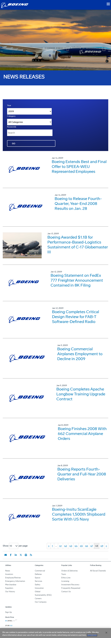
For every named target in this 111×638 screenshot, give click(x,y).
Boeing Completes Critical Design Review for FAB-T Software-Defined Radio (75, 316)
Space (37, 578)
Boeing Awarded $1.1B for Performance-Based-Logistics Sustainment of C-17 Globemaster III (77, 244)
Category (11, 116)
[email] (5, 555)
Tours (63, 574)
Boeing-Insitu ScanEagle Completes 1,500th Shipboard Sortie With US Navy (78, 514)
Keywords (11, 127)
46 (86, 546)
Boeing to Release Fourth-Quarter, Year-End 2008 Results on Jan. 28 (78, 203)
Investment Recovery (70, 585)
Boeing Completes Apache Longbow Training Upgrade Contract (80, 394)
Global (37, 591)
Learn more (92, 635)
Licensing (65, 581)
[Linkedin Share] (16, 555)
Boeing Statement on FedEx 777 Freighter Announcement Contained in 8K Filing (77, 280)
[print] (26, 555)
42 (65, 546)
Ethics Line (65, 578)
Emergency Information (15, 581)
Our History (10, 591)
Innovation (39, 588)
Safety (37, 585)
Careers (38, 598)
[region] (55, 633)
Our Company (41, 602)
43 (70, 546)
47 (91, 546)
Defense (38, 574)
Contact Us (66, 591)
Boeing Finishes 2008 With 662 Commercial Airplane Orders (82, 433)
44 (76, 546)
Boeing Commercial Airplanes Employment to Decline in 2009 (79, 354)
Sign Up (8, 612)
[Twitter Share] (21, 555)
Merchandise (10, 585)
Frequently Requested (70, 588)
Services (38, 581)
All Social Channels (98, 571)
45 (81, 546)
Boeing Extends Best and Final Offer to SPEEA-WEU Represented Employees (79, 166)
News (7, 571)
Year (9, 105)
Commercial (40, 571)
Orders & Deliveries (69, 571)
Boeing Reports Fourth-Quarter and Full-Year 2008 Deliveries (81, 474)
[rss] (31, 555)
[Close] (106, 632)
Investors (9, 574)
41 (60, 546)
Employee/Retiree (13, 578)
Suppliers (9, 588)
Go (13, 143)
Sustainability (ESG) (43, 595)
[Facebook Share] (11, 555)
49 (101, 546)
